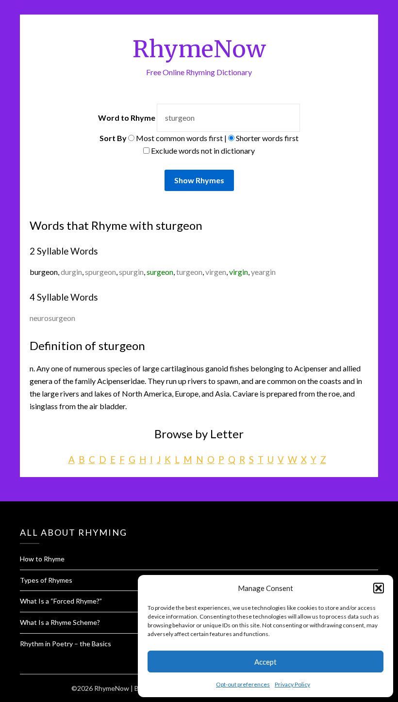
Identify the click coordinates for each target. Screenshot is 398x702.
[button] (378, 588)
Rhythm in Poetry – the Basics (65, 643)
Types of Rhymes (46, 580)
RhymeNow (199, 49)
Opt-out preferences (243, 684)
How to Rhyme (42, 559)
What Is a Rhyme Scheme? (60, 622)
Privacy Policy (292, 684)
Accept (265, 661)
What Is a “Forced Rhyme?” (61, 601)
